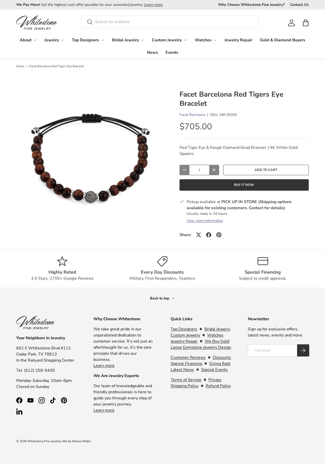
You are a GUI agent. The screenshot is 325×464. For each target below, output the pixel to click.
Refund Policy (218, 386)
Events (172, 52)
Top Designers (85, 40)
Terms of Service (186, 380)
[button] (305, 22)
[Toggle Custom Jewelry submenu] (185, 40)
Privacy (214, 380)
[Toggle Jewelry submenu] (62, 40)
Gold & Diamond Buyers (282, 40)
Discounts (222, 357)
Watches (203, 40)
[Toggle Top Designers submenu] (103, 40)
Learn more (153, 4)
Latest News (182, 369)
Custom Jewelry (167, 40)
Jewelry (51, 40)
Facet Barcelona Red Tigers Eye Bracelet (56, 66)
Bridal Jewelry (125, 40)
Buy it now (244, 185)
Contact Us (299, 4)
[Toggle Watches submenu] (215, 40)
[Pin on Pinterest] (219, 235)
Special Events (214, 369)
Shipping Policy (185, 386)
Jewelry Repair (238, 40)
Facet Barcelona (192, 114)
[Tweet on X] (198, 235)
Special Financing (186, 363)
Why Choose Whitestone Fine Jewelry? (251, 4)
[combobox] (169, 22)
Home (20, 66)
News (152, 52)
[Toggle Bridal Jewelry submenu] (142, 40)
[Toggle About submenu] (35, 40)
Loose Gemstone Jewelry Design (201, 347)
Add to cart (266, 170)
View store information (205, 220)
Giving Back (220, 363)
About (25, 40)
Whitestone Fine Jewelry (44, 441)
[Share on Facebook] (209, 235)
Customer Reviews (188, 357)
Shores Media (81, 441)
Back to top (160, 298)
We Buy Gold (217, 341)
